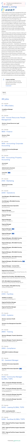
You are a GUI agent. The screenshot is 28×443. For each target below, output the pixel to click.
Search (4, 92)
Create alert (8, 85)
